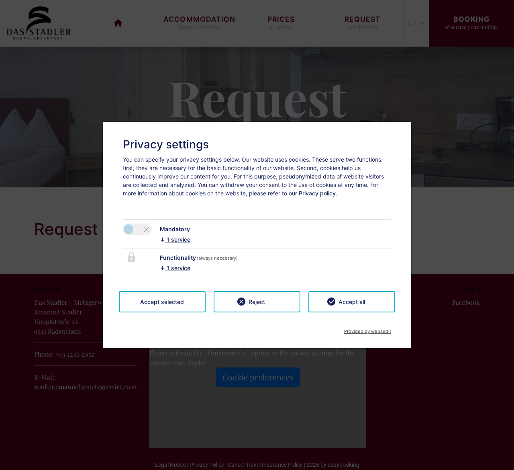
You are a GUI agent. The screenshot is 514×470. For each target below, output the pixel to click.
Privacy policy (317, 193)
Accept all (352, 301)
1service (175, 239)
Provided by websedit (367, 328)
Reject (257, 301)
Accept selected (162, 301)
